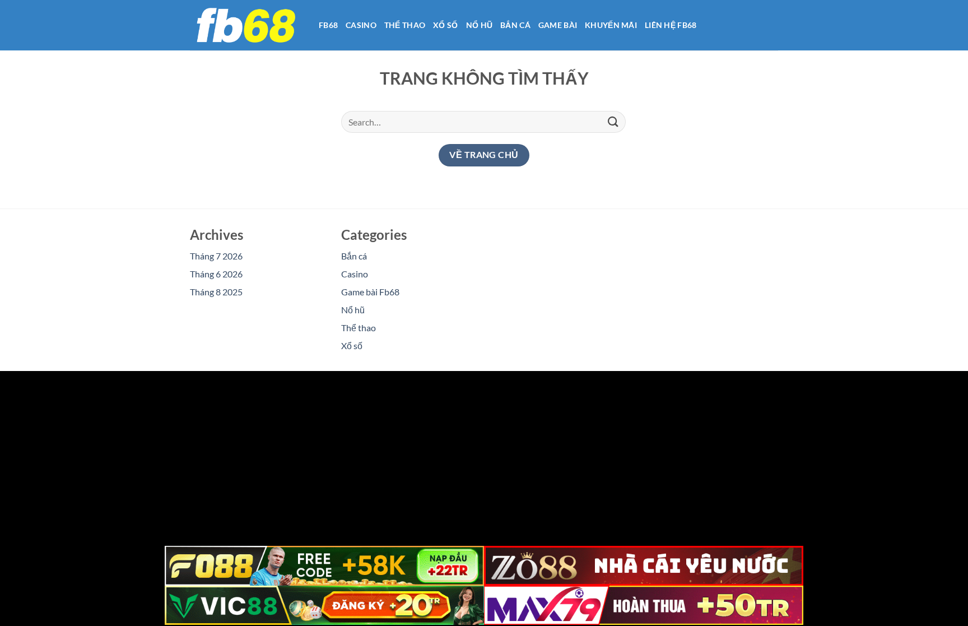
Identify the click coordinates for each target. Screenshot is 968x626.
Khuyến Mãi (611, 25)
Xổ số (445, 25)
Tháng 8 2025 (216, 291)
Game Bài (557, 25)
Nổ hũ (479, 25)
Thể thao (404, 25)
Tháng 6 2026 (216, 273)
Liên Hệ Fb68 (670, 25)
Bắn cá (515, 25)
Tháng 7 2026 (216, 256)
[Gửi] (613, 122)
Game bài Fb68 (370, 291)
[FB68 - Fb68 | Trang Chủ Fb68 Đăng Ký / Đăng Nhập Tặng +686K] (246, 25)
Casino (361, 25)
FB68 (328, 25)
